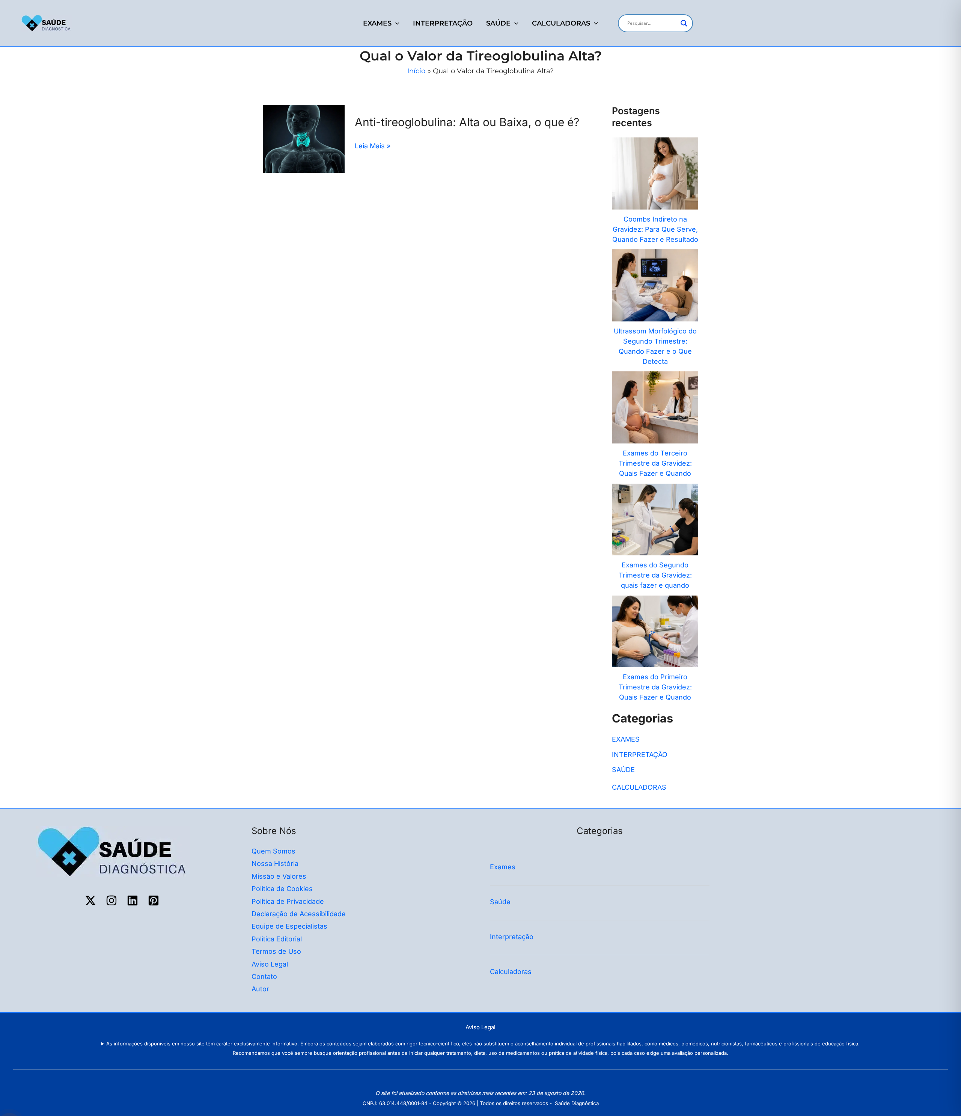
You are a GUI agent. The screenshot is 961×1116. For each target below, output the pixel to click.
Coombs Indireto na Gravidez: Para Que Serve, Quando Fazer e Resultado (655, 229)
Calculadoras (511, 972)
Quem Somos (273, 851)
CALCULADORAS (561, 23)
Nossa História (275, 863)
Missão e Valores (279, 876)
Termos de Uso (276, 951)
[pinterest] (154, 900)
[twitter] (91, 900)
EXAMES (377, 23)
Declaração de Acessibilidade (299, 914)
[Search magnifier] (684, 23)
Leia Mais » (372, 146)
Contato (264, 976)
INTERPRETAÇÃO (443, 23)
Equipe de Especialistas (289, 926)
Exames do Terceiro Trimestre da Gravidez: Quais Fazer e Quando (655, 463)
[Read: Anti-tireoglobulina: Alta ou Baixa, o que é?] (304, 138)
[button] (395, 23)
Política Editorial (277, 939)
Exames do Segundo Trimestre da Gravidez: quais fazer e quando (655, 575)
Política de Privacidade (288, 901)
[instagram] (112, 900)
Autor (260, 989)
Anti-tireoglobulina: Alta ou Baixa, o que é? (467, 122)
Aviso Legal (270, 964)
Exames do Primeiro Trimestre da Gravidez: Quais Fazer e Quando (655, 687)
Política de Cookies (282, 889)
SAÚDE (498, 23)
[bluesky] (133, 900)
